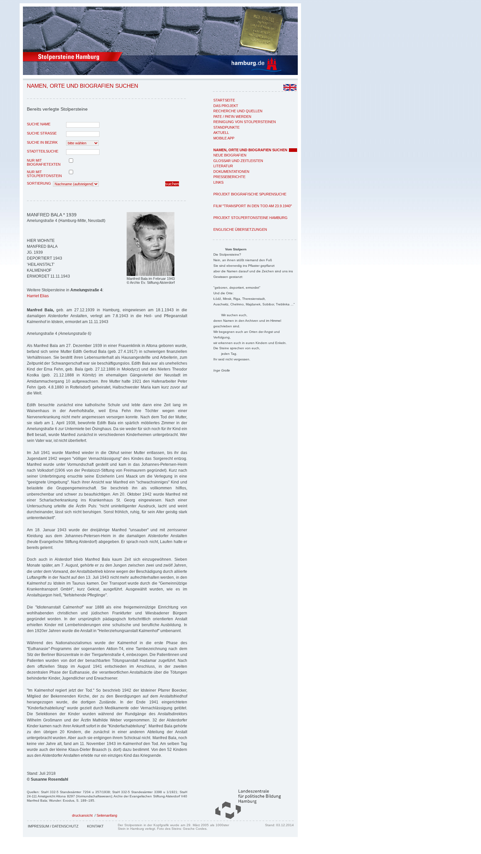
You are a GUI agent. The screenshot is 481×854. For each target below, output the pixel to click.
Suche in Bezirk (42, 142)
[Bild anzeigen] (150, 275)
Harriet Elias (38, 296)
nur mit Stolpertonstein (44, 174)
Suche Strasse (42, 133)
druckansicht (82, 815)
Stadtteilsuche (42, 151)
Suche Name (38, 124)
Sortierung (39, 183)
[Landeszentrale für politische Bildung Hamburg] (245, 818)
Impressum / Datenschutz (53, 826)
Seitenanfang (107, 815)
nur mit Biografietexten (44, 162)
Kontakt (95, 826)
